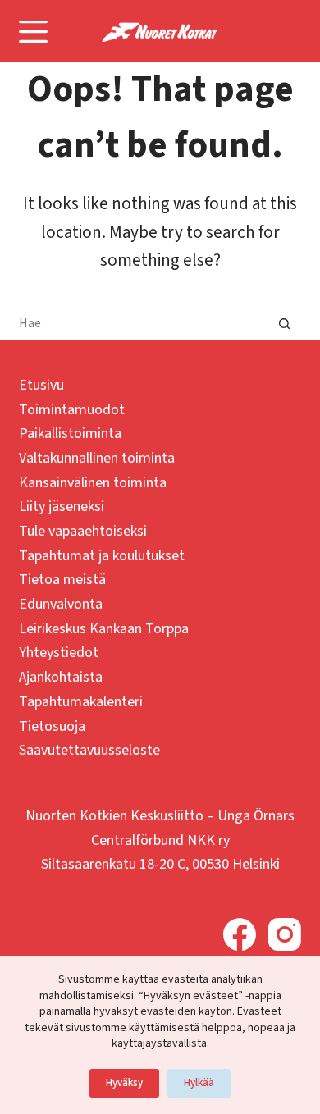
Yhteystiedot (58, 652)
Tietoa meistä (62, 579)
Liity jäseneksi (61, 506)
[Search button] (284, 324)
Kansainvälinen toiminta (93, 483)
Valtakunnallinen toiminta (97, 458)
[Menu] (33, 31)
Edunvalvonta (61, 604)
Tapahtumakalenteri (81, 702)
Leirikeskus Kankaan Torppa (104, 629)
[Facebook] (239, 934)
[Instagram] (284, 934)
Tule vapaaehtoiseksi (83, 531)
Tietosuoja (52, 726)
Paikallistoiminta (70, 433)
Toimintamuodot (72, 409)
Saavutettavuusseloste (89, 750)
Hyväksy (124, 1082)
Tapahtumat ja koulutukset (102, 556)
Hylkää (199, 1082)
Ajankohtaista (61, 677)
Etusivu (41, 385)
